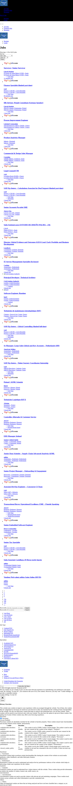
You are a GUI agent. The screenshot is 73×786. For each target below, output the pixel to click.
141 (5, 603)
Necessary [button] (3, 716)
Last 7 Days (7, 616)
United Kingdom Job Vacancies (13, 681)
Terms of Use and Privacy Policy (14, 678)
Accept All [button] (13, 695)
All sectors (8, 646)
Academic (8, 643)
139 (5, 599)
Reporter (7, 657)
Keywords (3, 608)
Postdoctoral (8, 655)
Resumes (6, 12)
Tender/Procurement (11, 636)
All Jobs (6, 9)
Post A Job (3, 15)
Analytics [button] (3, 766)
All (5, 622)
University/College (11, 658)
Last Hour (7, 613)
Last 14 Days (8, 618)
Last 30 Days (8, 620)
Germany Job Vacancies (11, 683)
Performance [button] (4, 759)
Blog (5, 674)
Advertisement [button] (4, 773)
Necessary (5, 718)
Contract (8, 628)
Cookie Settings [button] (5, 695)
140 (5, 601)
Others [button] (2, 780)
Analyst (7, 648)
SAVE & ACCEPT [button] (6, 785)
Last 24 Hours (8, 615)
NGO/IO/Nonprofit (11, 653)
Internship (8, 633)
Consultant (8, 650)
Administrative (10, 645)
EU (6, 651)
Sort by (2, 54)
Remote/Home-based (12, 635)
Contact (6, 676)
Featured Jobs (8, 10)
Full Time (9, 630)
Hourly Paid (8, 631)
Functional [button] (3, 752)
